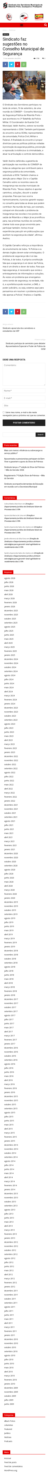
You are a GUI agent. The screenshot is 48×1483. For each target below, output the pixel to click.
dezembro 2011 (11, 1290)
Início (5, 30)
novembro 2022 (11, 760)
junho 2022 (9, 780)
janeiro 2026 (9, 606)
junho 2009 (9, 1404)
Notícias (12, 30)
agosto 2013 (9, 1209)
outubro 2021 (10, 813)
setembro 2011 (10, 1303)
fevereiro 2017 (10, 1039)
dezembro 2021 (11, 805)
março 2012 (9, 1278)
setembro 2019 (10, 914)
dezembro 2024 (11, 659)
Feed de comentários (13, 1466)
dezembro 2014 (11, 1145)
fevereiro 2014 (10, 1185)
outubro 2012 (10, 1250)
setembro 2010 (10, 1351)
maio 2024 (8, 687)
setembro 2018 (10, 962)
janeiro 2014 (9, 1189)
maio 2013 (8, 1222)
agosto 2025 (9, 626)
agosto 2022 (9, 772)
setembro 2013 (10, 1205)
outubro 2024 (10, 667)
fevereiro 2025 (10, 651)
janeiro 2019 (9, 946)
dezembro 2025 (11, 610)
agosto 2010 (9, 1355)
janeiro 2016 (9, 1092)
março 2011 (9, 1327)
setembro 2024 (10, 671)
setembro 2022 (10, 768)
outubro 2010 (10, 1347)
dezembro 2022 (11, 756)
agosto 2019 (9, 918)
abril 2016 (8, 1080)
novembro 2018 (11, 954)
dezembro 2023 (11, 707)
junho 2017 (9, 1023)
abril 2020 (8, 886)
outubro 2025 (10, 618)
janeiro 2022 (9, 801)
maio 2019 (8, 930)
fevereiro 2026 (10, 602)
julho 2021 (8, 825)
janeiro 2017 (9, 1043)
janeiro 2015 (9, 1141)
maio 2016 (8, 1076)
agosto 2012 (9, 1258)
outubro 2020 (10, 861)
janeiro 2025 (9, 655)
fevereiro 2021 (10, 845)
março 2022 (9, 792)
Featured (8, 1429)
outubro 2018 (10, 958)
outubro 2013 (10, 1201)
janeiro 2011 (9, 1335)
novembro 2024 (11, 663)
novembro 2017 (11, 1003)
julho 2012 (8, 1262)
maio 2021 (8, 833)
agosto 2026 (9, 578)
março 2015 (9, 1132)
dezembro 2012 (11, 1242)
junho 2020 (9, 877)
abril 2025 (8, 643)
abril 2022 (8, 788)
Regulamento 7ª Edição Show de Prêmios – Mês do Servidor (24, 476)
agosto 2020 (9, 869)
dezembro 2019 (11, 902)
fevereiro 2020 (10, 894)
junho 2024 (9, 683)
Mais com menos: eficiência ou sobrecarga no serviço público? (23, 451)
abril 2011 (8, 1323)
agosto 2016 (9, 1064)
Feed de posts (10, 1462)
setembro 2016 (10, 1060)
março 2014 (9, 1181)
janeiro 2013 (9, 1238)
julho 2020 (8, 873)
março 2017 (9, 1035)
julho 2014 (8, 1165)
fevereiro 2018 (10, 991)
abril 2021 (8, 837)
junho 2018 (9, 975)
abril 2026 (8, 594)
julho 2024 (8, 679)
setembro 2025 (10, 622)
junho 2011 (9, 1315)
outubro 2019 (10, 910)
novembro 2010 (11, 1343)
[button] (21, 25)
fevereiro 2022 (10, 796)
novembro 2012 (11, 1246)
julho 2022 (8, 776)
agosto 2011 (9, 1307)
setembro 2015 (10, 1108)
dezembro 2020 (11, 853)
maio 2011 (8, 1319)
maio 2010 (8, 1367)
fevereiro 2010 (10, 1379)
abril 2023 (8, 740)
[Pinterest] (17, 64)
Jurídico (7, 1433)
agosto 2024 (9, 675)
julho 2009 (8, 1400)
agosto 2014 (9, 1161)
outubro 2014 (10, 1153)
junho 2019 (9, 926)
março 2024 (9, 695)
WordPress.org (10, 1470)
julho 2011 (8, 1311)
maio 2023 (8, 736)
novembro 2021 (11, 809)
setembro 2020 (10, 865)
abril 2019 (8, 934)
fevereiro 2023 (10, 748)
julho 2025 (8, 630)
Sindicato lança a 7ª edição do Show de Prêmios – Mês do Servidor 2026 (24, 468)
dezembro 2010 (11, 1339)
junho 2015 (9, 1120)
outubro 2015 (10, 1104)
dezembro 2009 (11, 1388)
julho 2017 (8, 1019)
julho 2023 (8, 728)
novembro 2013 (11, 1197)
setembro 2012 (10, 1254)
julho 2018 (8, 971)
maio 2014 (8, 1173)
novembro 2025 (11, 614)
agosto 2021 (9, 821)
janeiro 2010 (9, 1383)
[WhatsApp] (23, 64)
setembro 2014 (10, 1157)
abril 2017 (8, 1031)
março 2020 (9, 890)
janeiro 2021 (9, 849)
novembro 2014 (11, 1149)
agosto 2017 (9, 1015)
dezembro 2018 (11, 950)
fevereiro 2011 (10, 1331)
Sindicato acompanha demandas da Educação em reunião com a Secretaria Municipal (23, 485)
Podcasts (8, 1441)
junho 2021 (9, 829)
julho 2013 (8, 1213)
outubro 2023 (10, 716)
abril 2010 (8, 1371)
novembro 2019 (11, 906)
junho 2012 (9, 1266)
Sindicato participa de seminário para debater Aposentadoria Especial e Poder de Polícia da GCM (25, 346)
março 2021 (9, 841)
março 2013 (9, 1230)
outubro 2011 (10, 1298)
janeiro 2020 (9, 898)
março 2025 (9, 647)
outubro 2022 (10, 764)
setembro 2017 (10, 1011)
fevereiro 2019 (10, 942)
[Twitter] (11, 64)
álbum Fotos (9, 1421)
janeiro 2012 (9, 1286)
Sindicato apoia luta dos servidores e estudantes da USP (19, 329)
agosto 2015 (9, 1112)
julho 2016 (8, 1068)
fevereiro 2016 (10, 1088)
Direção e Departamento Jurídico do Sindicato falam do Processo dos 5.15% (23, 507)
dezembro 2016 (11, 1047)
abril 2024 (8, 691)
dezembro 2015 (11, 1096)
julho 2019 (8, 922)
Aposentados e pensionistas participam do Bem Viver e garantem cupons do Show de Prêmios (24, 460)
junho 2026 (9, 586)
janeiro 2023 (9, 752)
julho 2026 (8, 582)
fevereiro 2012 (10, 1282)
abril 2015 (8, 1128)
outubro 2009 (10, 1396)
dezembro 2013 (11, 1193)
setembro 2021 (10, 817)
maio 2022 (8, 784)
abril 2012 (8, 1274)
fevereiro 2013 (10, 1234)
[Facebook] (5, 64)
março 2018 (9, 987)
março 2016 (9, 1084)
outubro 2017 (10, 1007)
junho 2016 (9, 1072)
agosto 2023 (9, 724)
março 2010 (9, 1375)
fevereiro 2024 (10, 699)
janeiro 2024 (9, 703)
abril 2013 (8, 1226)
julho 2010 (8, 1359)
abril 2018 (8, 983)
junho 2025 (9, 635)
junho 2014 (9, 1169)
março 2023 (9, 744)
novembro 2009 (11, 1392)
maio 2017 (8, 1027)
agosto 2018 (9, 967)
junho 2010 (9, 1363)
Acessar (7, 1458)
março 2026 (9, 598)
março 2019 (9, 938)
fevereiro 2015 (10, 1137)
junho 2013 (9, 1217)
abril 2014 (8, 1177)
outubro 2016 (10, 1056)
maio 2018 (8, 979)
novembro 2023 (11, 711)
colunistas (8, 1425)
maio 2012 (8, 1270)
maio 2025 (8, 639)
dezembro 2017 (11, 999)
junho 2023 (9, 732)
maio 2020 (8, 881)
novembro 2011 (11, 1294)
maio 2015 (8, 1124)
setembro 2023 (10, 720)
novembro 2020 (11, 857)
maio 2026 (8, 590)
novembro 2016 (11, 1052)
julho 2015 (8, 1116)
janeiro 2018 (9, 995)
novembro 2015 (11, 1100)
